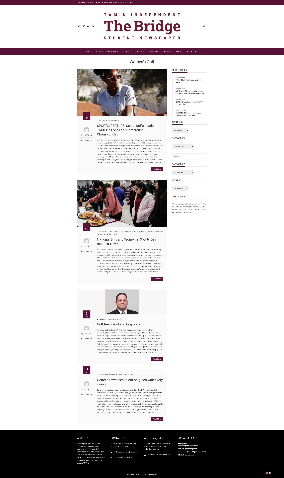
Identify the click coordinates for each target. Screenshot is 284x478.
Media (178, 51)
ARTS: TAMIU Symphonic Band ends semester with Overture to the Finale (190, 92)
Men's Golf (102, 319)
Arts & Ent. (126, 51)
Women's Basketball (139, 232)
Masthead (191, 51)
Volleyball (128, 232)
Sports (167, 51)
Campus (99, 51)
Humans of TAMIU (111, 375)
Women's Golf (115, 120)
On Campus (109, 232)
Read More (157, 169)
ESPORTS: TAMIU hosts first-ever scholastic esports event (189, 114)
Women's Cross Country (155, 232)
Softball (116, 232)
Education (111, 51)
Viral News (143, 474)
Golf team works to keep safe (118, 324)
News (88, 51)
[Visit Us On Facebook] (269, 473)
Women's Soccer (112, 234)
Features (154, 51)
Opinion (140, 51)
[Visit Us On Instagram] (266, 473)
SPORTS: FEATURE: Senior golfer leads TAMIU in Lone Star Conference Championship (125, 130)
